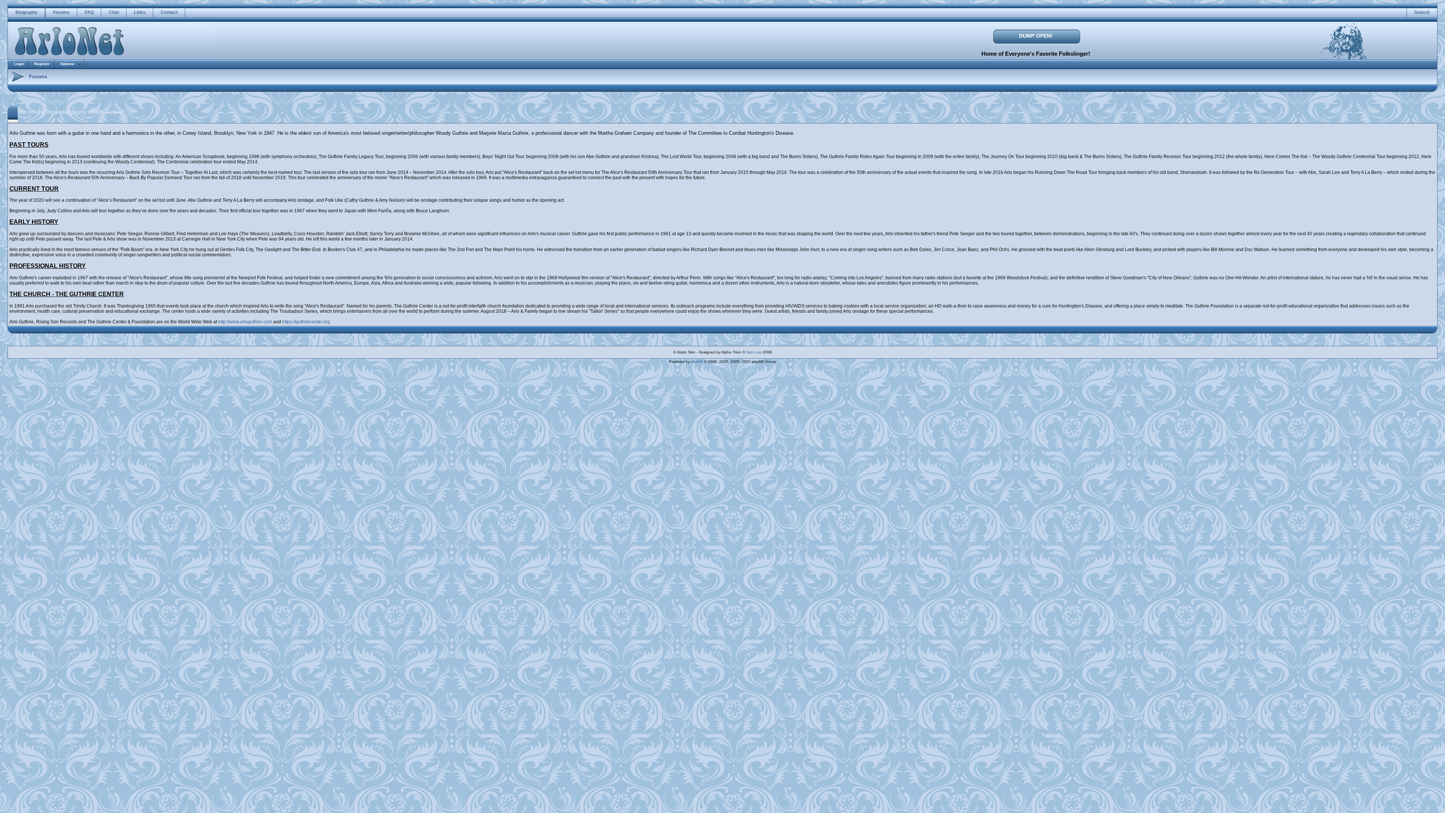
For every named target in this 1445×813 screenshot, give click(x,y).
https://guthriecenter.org (306, 321)
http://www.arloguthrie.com (245, 321)
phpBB (697, 361)
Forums (61, 12)
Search (1422, 12)
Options (67, 64)
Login (19, 64)
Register (42, 64)
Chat (114, 12)
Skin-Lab (754, 352)
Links (140, 12)
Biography (26, 12)
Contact (169, 12)
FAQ (89, 12)
